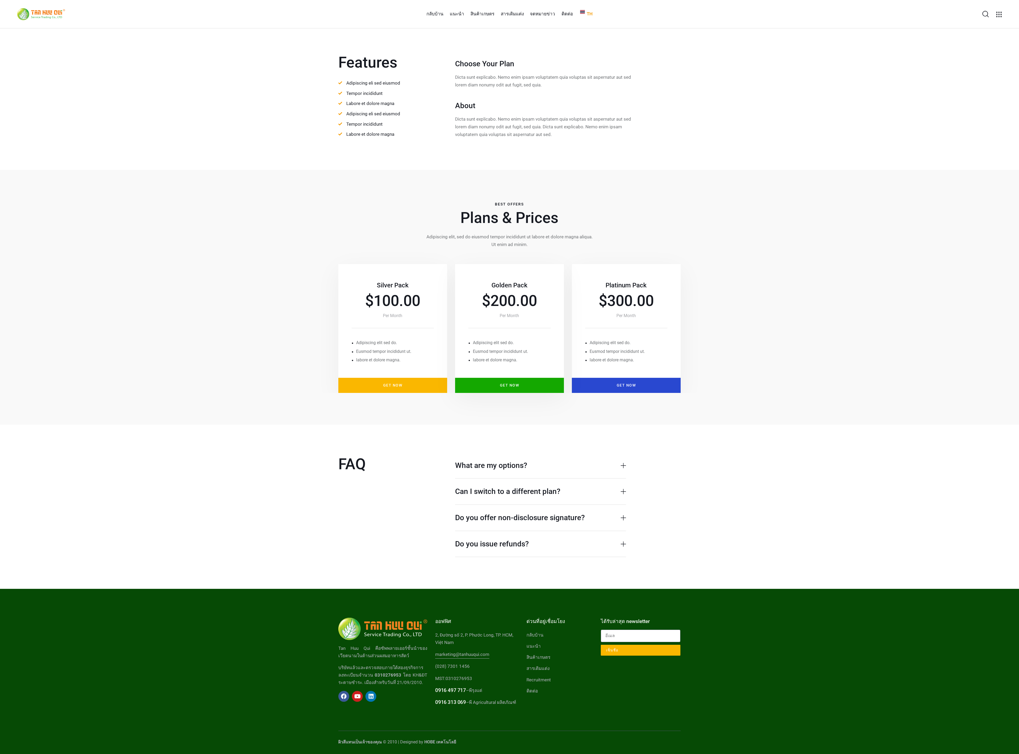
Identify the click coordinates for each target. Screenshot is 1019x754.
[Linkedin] (370, 696)
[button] (540, 466)
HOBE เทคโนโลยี (440, 741)
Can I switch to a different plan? (507, 491)
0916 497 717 (450, 690)
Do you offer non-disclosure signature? (520, 517)
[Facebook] (343, 696)
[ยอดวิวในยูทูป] (357, 696)
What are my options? (491, 465)
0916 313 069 (450, 702)
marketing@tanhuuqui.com (462, 654)
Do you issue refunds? (492, 544)
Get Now (393, 385)
